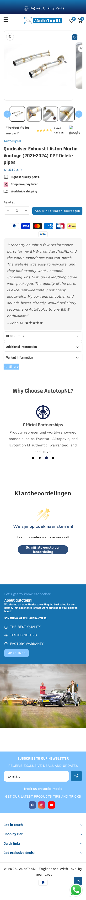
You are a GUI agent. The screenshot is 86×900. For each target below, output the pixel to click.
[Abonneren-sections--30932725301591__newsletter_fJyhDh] (76, 776)
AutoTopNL (28, 869)
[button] (9, 19)
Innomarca (42, 874)
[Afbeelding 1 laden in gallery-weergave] (17, 114)
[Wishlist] (75, 37)
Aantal (9, 202)
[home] (43, 894)
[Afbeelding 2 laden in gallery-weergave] (34, 114)
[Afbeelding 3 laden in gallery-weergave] (50, 114)
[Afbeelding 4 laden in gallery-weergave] (67, 114)
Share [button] (14, 366)
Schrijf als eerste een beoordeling (43, 549)
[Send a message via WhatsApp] (76, 890)
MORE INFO (16, 653)
